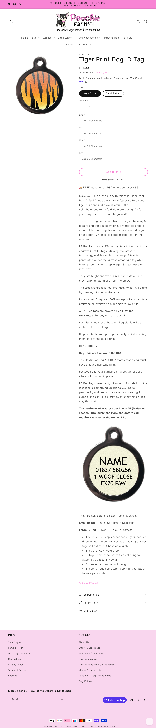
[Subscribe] (61, 699)
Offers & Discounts (89, 647)
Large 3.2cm (90, 93)
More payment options (113, 180)
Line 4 (82, 153)
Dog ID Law (85, 681)
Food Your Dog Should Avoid (95, 675)
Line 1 (82, 115)
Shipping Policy (103, 72)
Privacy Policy (16, 664)
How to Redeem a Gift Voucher (96, 664)
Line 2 (82, 127)
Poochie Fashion (71, 726)
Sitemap (12, 675)
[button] (11, 21)
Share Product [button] (90, 583)
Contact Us (14, 659)
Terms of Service (17, 670)
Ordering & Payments (20, 653)
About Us (84, 642)
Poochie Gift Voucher (91, 653)
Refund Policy (16, 647)
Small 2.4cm (113, 93)
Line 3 (82, 140)
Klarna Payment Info (90, 670)
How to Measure (88, 659)
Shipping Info (15, 642)
